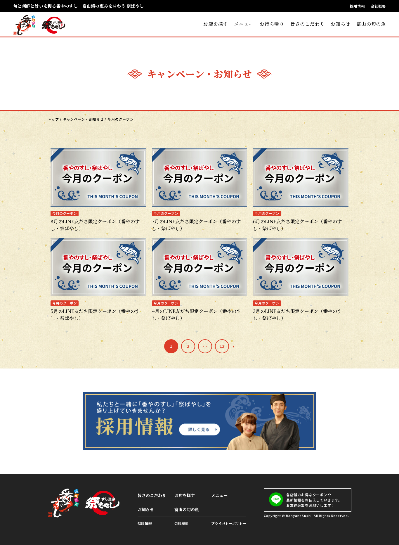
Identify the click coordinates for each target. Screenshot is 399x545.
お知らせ (340, 23)
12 (222, 346)
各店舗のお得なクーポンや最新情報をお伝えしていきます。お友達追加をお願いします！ (314, 500)
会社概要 (378, 6)
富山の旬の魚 (371, 23)
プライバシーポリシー (228, 523)
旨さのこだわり (307, 23)
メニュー (244, 23)
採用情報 (357, 6)
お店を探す (215, 23)
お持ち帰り (272, 23)
